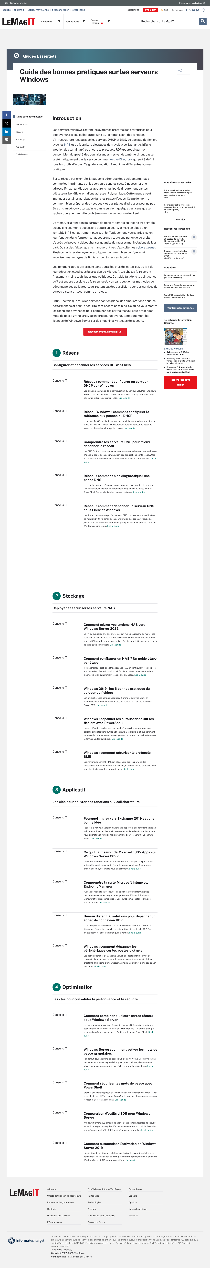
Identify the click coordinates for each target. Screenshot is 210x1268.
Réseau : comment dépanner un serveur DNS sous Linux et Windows (119, 508)
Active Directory (121, 159)
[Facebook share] (6, 115)
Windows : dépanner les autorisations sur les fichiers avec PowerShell (119, 721)
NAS (67, 144)
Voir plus (180, 219)
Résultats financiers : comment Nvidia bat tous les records (179, 286)
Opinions (133, 1202)
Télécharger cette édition (180, 382)
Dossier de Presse (96, 1222)
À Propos (51, 1189)
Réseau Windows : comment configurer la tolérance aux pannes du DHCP (116, 414)
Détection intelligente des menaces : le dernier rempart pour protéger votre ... (178, 192)
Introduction (22, 124)
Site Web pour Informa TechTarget (104, 1189)
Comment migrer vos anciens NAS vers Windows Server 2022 (114, 627)
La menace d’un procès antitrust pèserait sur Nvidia (180, 276)
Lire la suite (124, 398)
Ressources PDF (60, 10)
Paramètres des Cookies (80, 1256)
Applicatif (20, 147)
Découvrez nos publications (190, 3)
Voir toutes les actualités (180, 308)
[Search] (203, 21)
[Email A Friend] (6, 140)
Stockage (20, 139)
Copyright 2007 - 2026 (62, 1253)
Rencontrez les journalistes (60, 1202)
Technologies (94, 1202)
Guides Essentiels (138, 1209)
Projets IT (19, 10)
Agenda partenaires (38, 10)
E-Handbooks (135, 1189)
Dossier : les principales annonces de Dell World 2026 (175, 253)
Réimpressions (54, 1222)
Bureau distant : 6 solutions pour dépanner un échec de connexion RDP (120, 918)
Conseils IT (134, 1196)
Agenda (92, 1209)
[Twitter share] (6, 123)
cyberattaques (146, 247)
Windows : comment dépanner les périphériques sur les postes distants (113, 948)
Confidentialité (58, 1256)
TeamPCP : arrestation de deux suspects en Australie (179, 296)
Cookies (6, 10)
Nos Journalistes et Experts (101, 1215)
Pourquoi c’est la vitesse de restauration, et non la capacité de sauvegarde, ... (179, 207)
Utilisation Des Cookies (58, 1215)
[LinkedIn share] (6, 132)
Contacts (51, 1209)
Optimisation (22, 154)
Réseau (19, 132)
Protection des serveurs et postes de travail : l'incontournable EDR (175, 239)
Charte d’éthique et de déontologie (64, 1196)
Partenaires (93, 1196)
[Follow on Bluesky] (197, 10)
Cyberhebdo (78, 10)
